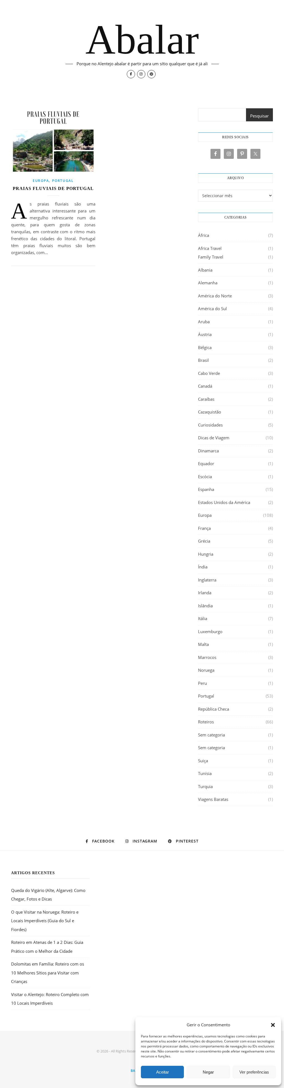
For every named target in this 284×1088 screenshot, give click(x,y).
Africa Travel (210, 248)
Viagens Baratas (213, 799)
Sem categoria (211, 735)
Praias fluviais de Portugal (53, 188)
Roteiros (206, 722)
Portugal (63, 180)
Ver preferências (254, 1072)
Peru (202, 683)
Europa (41, 180)
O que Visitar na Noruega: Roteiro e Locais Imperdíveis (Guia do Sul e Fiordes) (44, 920)
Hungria (205, 554)
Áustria (205, 334)
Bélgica (205, 347)
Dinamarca (208, 450)
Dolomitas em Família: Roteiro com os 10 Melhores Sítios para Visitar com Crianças (47, 972)
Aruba (204, 321)
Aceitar (162, 1072)
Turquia (205, 786)
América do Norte (215, 296)
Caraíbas (206, 399)
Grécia (204, 541)
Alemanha (207, 282)
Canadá (205, 386)
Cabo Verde (209, 373)
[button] (273, 1025)
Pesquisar (259, 116)
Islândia (205, 605)
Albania (205, 270)
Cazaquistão (209, 412)
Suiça (203, 760)
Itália (202, 618)
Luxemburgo (210, 631)
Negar (208, 1072)
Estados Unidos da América (224, 502)
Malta (203, 644)
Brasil (203, 360)
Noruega (206, 670)
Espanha (206, 489)
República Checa (213, 709)
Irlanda (204, 592)
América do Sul (212, 308)
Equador (206, 463)
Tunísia (205, 773)
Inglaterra (207, 580)
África (203, 235)
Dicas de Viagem (213, 437)
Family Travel (210, 257)
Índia (202, 567)
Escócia (205, 476)
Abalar (142, 39)
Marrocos (207, 657)
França (204, 528)
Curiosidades (210, 425)
